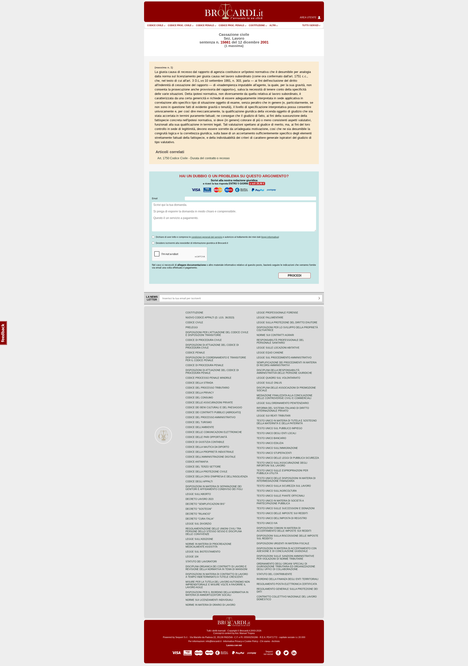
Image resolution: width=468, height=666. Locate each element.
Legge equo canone (270, 352)
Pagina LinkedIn (294, 651)
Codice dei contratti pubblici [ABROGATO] (213, 412)
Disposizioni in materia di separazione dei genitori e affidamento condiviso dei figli (214, 488)
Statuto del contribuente (274, 574)
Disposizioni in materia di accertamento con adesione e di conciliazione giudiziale (286, 550)
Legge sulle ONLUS (269, 382)
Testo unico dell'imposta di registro (282, 518)
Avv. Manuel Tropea (245, 633)
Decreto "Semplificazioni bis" (205, 504)
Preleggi (192, 327)
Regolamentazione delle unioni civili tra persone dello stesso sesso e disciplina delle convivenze (214, 531)
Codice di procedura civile (204, 340)
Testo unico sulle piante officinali (281, 495)
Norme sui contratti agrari (275, 335)
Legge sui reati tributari (273, 415)
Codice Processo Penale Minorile (208, 377)
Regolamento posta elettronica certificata (287, 584)
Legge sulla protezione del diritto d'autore (287, 322)
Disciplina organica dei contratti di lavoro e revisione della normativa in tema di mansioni (216, 568)
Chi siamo (265, 641)
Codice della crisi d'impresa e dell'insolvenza (217, 476)
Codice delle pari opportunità (206, 437)
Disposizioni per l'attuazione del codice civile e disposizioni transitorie (217, 333)
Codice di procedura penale (205, 365)
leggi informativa (270, 237)
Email (155, 198)
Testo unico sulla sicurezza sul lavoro (284, 486)
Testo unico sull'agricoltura (277, 490)
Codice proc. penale (231, 25)
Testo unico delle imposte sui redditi (282, 513)
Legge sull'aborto (198, 494)
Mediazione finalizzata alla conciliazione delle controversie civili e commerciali (284, 397)
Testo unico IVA (267, 523)
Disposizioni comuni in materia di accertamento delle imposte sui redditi (284, 529)
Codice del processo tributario (207, 387)
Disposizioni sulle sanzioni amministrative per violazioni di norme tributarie (285, 557)
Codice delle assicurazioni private (209, 402)
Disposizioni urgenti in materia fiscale (283, 543)
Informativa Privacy (232, 641)
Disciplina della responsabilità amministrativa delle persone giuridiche (284, 371)
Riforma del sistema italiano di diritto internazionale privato (283, 409)
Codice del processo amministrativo (210, 417)
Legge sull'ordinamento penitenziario (283, 403)
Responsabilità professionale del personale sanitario (280, 341)
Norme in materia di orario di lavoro (210, 604)
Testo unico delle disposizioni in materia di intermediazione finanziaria (286, 479)
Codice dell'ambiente (200, 427)
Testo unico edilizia (270, 443)
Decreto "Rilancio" (198, 513)
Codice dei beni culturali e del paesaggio (214, 407)
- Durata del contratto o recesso (193, 158)
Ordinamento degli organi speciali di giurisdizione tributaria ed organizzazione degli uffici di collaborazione (286, 566)
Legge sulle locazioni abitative (278, 347)
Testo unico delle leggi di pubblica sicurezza (288, 458)
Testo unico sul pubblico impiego (279, 428)
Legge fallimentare (270, 317)
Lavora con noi (234, 645)
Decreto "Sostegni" (199, 509)
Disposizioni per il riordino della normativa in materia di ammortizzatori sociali (217, 593)
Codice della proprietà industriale (210, 452)
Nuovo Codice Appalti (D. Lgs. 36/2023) (210, 317)
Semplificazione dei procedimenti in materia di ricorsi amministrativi (286, 364)
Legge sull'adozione (199, 539)
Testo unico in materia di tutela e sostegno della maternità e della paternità (287, 422)
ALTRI (272, 25)
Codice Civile (155, 25)
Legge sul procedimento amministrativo (284, 357)
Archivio (276, 641)
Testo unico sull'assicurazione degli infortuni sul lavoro (282, 464)
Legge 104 (192, 556)
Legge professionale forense (277, 312)
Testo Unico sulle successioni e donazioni (286, 508)
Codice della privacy (200, 392)
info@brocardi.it (213, 641)
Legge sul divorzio (198, 523)
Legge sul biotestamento (203, 551)
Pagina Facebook (278, 651)
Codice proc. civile (179, 25)
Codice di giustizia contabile (205, 442)
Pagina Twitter (286, 651)
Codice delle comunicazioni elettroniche (214, 432)
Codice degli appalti (199, 481)
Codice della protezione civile (206, 471)
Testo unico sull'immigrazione (277, 448)
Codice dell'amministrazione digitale (211, 456)
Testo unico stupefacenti (274, 453)
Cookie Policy (251, 641)
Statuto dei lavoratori (201, 561)
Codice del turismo (199, 422)
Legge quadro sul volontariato (278, 377)
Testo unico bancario (271, 438)
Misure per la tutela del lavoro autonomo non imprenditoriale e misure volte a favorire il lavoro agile (218, 584)
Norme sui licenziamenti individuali (209, 600)
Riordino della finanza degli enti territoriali (287, 579)
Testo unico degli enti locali (276, 433)
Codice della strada (199, 382)
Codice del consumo (199, 397)
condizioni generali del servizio (206, 237)
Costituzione (257, 25)
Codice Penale (205, 25)
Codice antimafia (197, 461)
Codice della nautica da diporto (207, 447)
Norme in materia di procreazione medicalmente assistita (208, 545)
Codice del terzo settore (203, 466)
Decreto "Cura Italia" (200, 518)
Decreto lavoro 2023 (199, 499)
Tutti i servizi (310, 25)
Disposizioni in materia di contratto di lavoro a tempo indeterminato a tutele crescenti (217, 575)
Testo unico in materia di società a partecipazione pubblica (280, 502)
